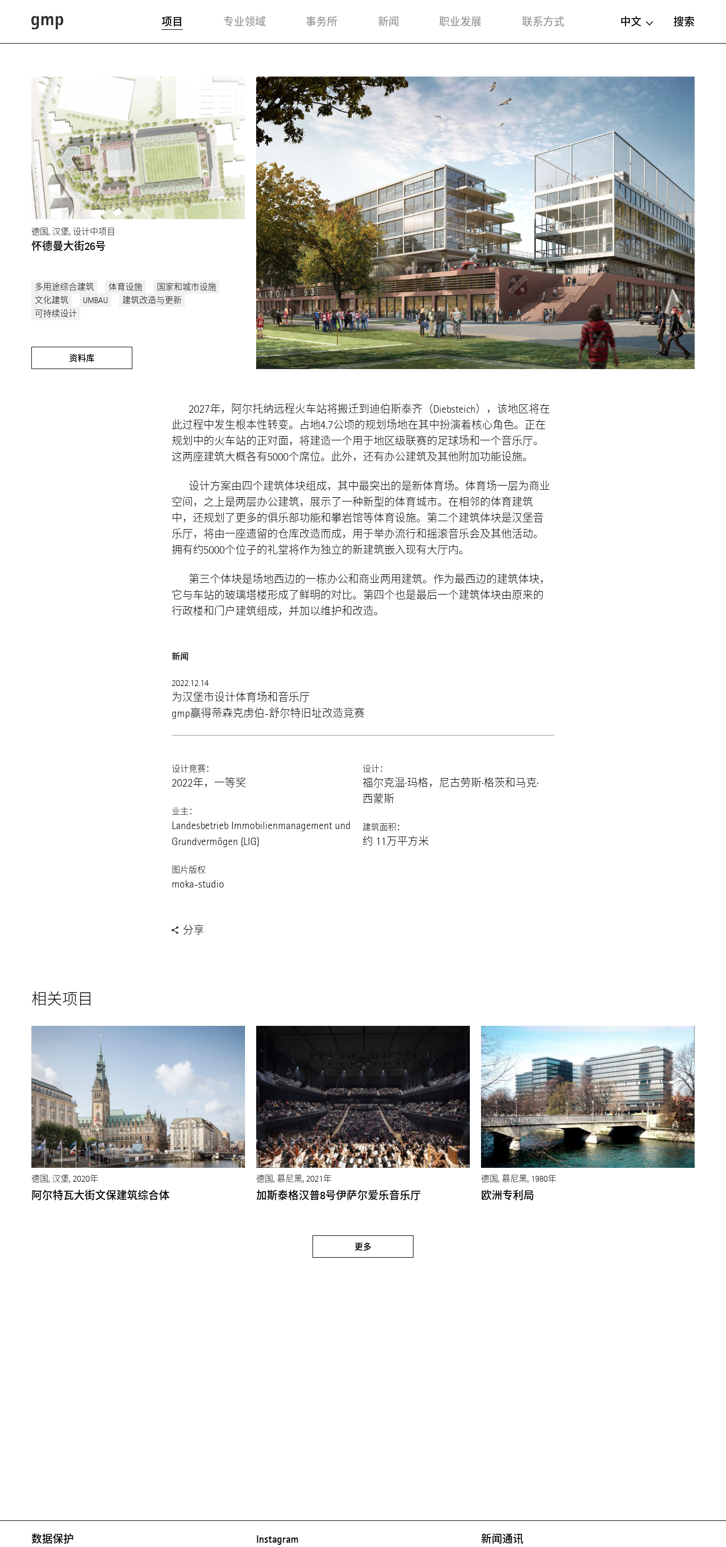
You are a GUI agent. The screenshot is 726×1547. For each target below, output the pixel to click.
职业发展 (460, 21)
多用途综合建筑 (64, 287)
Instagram (277, 1539)
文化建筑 (52, 300)
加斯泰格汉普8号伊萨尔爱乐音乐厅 (338, 1195)
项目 (172, 21)
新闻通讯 (502, 1539)
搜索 (684, 21)
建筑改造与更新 (152, 300)
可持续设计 (56, 313)
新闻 (388, 21)
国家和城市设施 (186, 287)
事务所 (321, 21)
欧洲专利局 (507, 1195)
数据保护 (52, 1539)
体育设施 (125, 287)
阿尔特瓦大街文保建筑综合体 (100, 1195)
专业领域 (244, 21)
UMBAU (95, 300)
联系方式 (543, 21)
